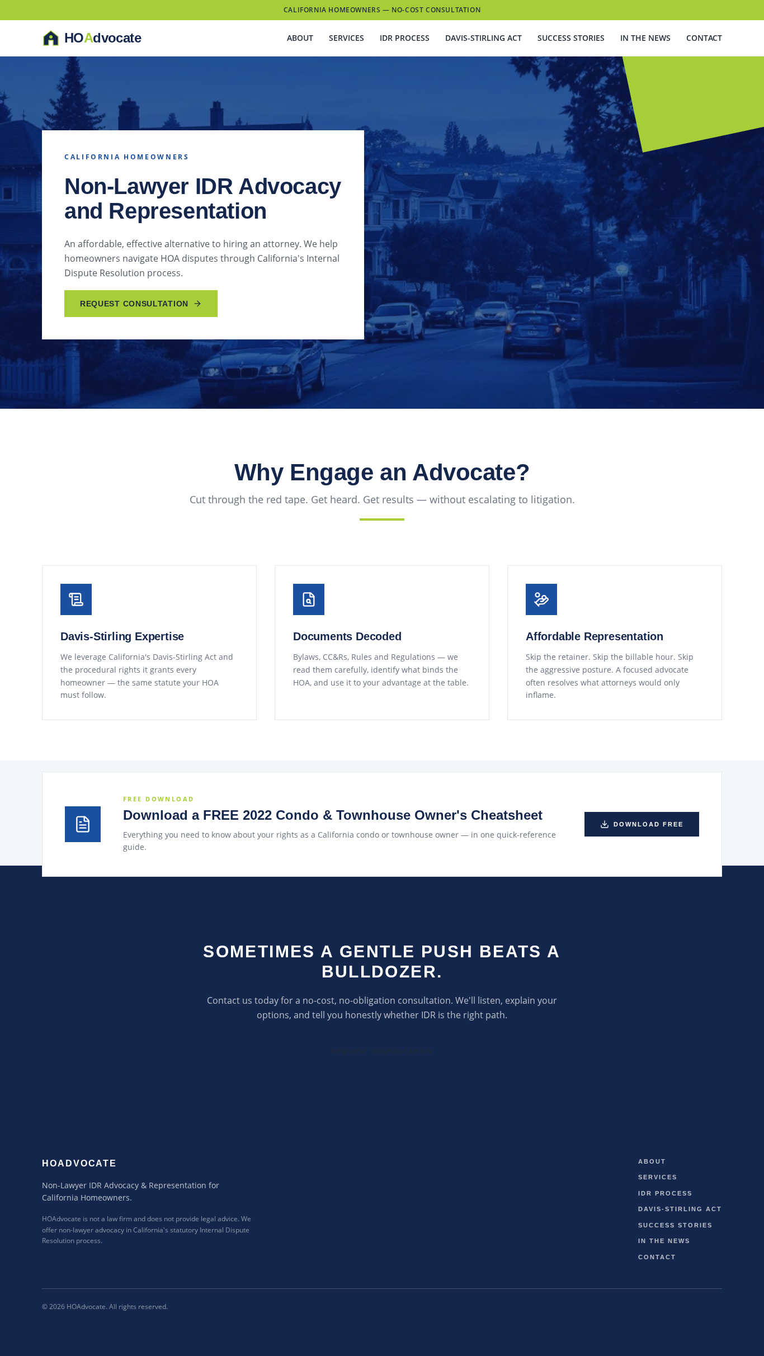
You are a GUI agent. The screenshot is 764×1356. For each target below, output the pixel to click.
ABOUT (300, 37)
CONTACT (704, 37)
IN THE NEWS (645, 37)
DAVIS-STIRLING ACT (483, 37)
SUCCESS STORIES (571, 37)
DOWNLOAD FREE (648, 824)
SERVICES (346, 37)
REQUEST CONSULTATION (134, 303)
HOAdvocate (79, 1163)
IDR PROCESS (405, 37)
